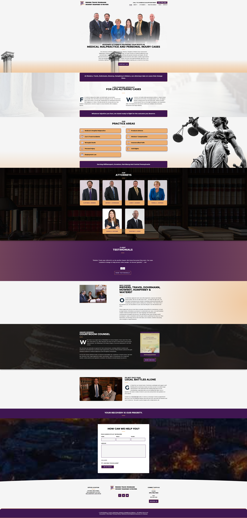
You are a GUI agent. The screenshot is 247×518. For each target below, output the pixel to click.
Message (103, 443)
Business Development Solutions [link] (131, 513)
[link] (94, 3)
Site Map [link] (109, 513)
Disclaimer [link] (102, 513)
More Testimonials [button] (123, 272)
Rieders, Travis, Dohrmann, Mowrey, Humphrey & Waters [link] (119, 512)
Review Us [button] (153, 501)
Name (102, 436)
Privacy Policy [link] (117, 513)
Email (118, 436)
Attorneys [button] (142, 4)
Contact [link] (165, 4)
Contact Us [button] (123, 64)
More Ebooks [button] (150, 360)
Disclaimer (104, 460)
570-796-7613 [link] (162, 2)
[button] (121, 268)
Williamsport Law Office (93, 493)
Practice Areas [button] (152, 4)
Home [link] (130, 4)
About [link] (135, 4)
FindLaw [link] (145, 513)
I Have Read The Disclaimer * (111, 463)
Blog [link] (160, 4)
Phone (132, 436)
